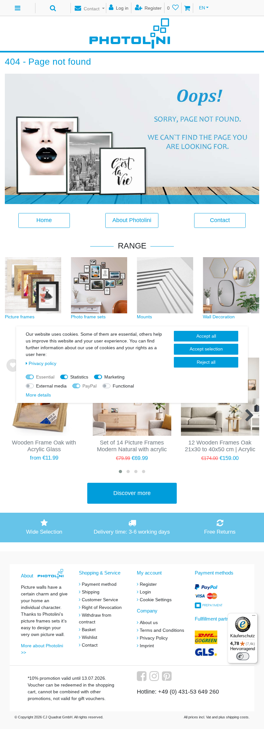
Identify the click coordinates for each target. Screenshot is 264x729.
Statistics (79, 376)
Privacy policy (42, 363)
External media (51, 385)
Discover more (132, 493)
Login (145, 591)
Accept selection (206, 348)
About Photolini (131, 220)
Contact (220, 220)
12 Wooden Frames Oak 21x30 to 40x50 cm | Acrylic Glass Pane (220, 446)
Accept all (206, 336)
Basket (89, 629)
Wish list (13, 371)
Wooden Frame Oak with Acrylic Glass (44, 446)
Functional (123, 385)
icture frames (21, 316)
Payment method (99, 584)
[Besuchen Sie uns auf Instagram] (155, 678)
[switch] (242, 656)
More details (38, 394)
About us (149, 622)
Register (148, 584)
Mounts (144, 316)
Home (44, 220)
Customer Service (100, 599)
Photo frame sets (88, 316)
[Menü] (254, 617)
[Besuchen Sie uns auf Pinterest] (167, 678)
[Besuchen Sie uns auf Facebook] (142, 678)
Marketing (114, 376)
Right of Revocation (102, 607)
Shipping (90, 591)
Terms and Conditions (162, 630)
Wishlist (89, 637)
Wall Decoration (219, 316)
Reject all (206, 362)
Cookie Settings (156, 599)
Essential (45, 376)
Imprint (147, 645)
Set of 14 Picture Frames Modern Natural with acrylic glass (132, 446)
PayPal (89, 385)
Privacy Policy (154, 637)
